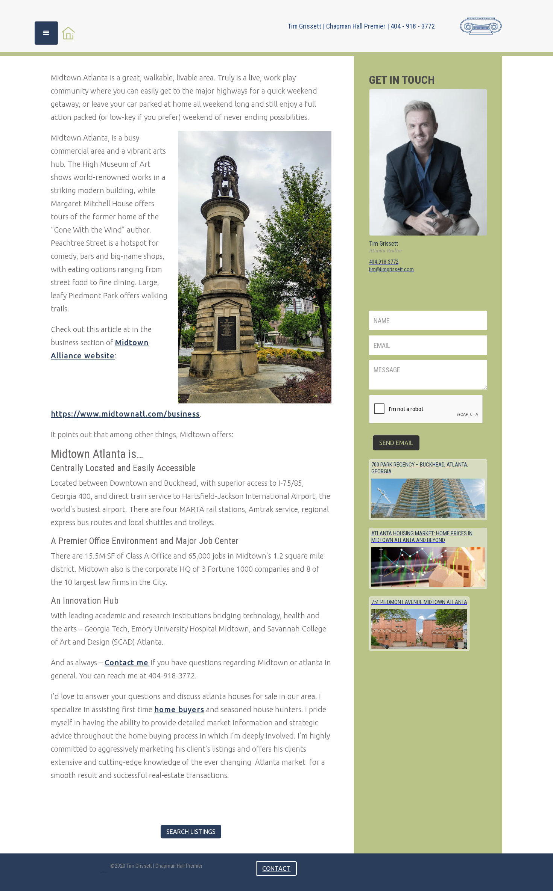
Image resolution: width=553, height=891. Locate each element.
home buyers (179, 709)
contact (276, 868)
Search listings (191, 831)
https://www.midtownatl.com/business (125, 413)
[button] (46, 33)
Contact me (127, 662)
